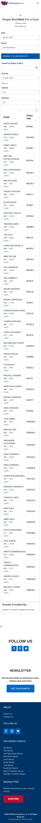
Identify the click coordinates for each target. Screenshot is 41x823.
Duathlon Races (10, 768)
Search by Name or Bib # (12, 63)
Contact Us (8, 717)
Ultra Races (8, 759)
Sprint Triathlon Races (13, 771)
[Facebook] (14, 648)
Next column (36, 110)
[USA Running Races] (12, 3)
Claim (6, 129)
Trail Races (8, 765)
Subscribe (13, 799)
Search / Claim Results (15, 56)
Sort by (5, 73)
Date (3, 33)
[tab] (20, 56)
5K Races (7, 748)
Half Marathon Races (13, 753)
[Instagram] (20, 648)
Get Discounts (20, 688)
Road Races (8, 762)
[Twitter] (26, 648)
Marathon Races (10, 756)
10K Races (8, 750)
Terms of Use (27, 819)
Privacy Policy (14, 819)
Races (4, 43)
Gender (5, 88)
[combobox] (20, 37)
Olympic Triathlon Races (14, 774)
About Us (7, 714)
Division (5, 98)
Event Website (20, 26)
